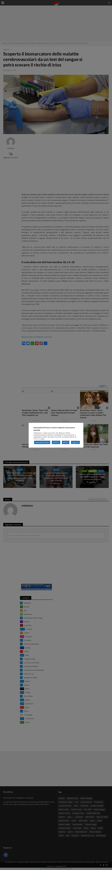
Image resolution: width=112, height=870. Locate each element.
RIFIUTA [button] (65, 442)
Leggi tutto (75, 442)
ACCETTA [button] (56, 442)
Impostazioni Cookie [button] (42, 442)
